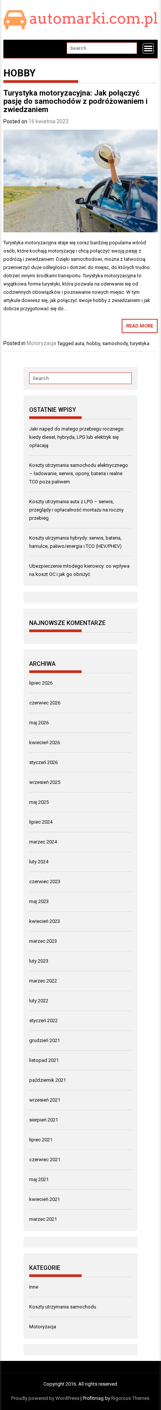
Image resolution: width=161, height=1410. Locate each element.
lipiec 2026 (40, 683)
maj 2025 (39, 802)
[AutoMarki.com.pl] (13, 48)
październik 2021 (47, 1080)
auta (79, 343)
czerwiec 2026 (44, 703)
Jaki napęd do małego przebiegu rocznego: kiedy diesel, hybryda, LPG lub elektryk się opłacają (77, 437)
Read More (139, 326)
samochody (115, 343)
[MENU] (148, 48)
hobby (93, 343)
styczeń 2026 (43, 762)
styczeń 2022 (43, 1020)
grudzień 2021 (44, 1040)
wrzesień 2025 (44, 782)
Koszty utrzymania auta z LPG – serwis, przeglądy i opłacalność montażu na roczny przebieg (76, 510)
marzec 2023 (43, 941)
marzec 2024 (43, 842)
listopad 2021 (44, 1060)
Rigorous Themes (130, 1398)
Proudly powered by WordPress (45, 1398)
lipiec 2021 (40, 1139)
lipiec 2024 (40, 822)
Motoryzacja (41, 343)
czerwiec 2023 (44, 881)
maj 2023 (39, 901)
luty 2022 (38, 1000)
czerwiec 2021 (44, 1159)
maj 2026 (39, 722)
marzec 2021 (43, 1219)
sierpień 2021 (43, 1120)
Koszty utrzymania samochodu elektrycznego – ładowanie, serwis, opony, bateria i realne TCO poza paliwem (78, 473)
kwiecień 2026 (44, 742)
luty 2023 (38, 961)
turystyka (139, 343)
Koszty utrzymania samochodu (62, 1307)
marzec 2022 (43, 981)
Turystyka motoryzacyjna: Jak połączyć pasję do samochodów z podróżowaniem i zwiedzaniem (75, 101)
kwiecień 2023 (44, 921)
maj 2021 (39, 1179)
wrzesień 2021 (44, 1100)
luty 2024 (38, 861)
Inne (33, 1287)
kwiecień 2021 (44, 1199)
